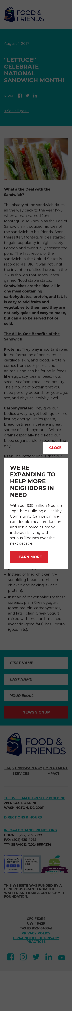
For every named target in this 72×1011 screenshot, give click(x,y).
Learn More (29, 557)
